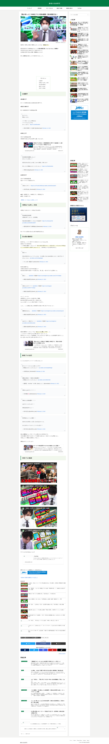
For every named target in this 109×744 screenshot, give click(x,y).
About (88, 740)
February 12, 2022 (39, 169)
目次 (42, 78)
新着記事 (23, 637)
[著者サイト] (25, 650)
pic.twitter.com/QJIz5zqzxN (57, 310)
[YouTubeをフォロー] (52, 650)
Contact (84, 740)
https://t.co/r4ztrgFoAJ (43, 275)
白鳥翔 (47, 637)
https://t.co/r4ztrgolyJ (47, 286)
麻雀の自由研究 (79, 237)
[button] (88, 14)
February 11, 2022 (46, 128)
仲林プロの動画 (42, 88)
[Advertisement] (43, 66)
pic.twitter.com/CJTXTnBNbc (54, 275)
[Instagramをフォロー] (43, 650)
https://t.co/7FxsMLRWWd (37, 185)
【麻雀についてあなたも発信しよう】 (29, 200)
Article (74, 740)
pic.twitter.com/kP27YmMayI (28, 287)
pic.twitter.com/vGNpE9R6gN (45, 367)
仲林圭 (43, 637)
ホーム (71, 740)
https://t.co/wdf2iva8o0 (35, 124)
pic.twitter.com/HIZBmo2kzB (28, 323)
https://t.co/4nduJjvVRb (47, 220)
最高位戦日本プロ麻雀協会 (30, 637)
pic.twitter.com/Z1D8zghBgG (36, 258)
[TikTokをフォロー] (61, 650)
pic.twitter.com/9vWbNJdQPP (29, 222)
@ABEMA (31, 275)
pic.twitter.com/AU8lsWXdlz (44, 379)
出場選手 (41, 80)
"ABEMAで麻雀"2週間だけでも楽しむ (29, 577)
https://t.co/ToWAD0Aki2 (47, 166)
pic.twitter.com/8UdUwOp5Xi (49, 185)
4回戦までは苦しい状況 (44, 82)
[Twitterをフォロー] (34, 650)
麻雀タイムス (38, 637)
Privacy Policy (79, 740)
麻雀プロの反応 (42, 86)
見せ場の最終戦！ (42, 84)
